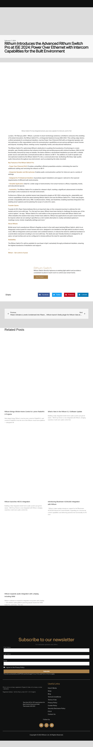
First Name (7, 647)
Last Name (7, 654)
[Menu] (1, 4)
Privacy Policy (36, 674)
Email (5, 661)
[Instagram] (46, 725)
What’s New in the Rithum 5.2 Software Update (65, 411)
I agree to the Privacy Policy (15, 667)
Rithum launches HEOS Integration (17, 502)
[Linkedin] (52, 725)
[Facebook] (41, 725)
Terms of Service (46, 674)
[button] (44, 295)
